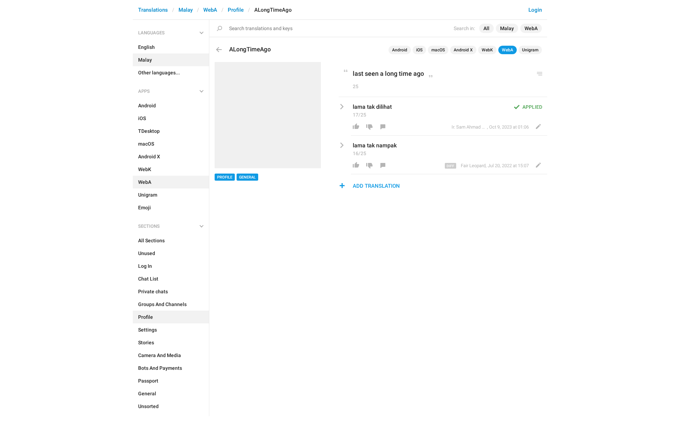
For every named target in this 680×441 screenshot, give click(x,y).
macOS (438, 49)
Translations (153, 10)
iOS (419, 49)
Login (535, 10)
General (247, 177)
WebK (487, 49)
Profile (236, 10)
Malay (185, 10)
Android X (463, 49)
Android (399, 49)
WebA (210, 10)
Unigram (530, 49)
